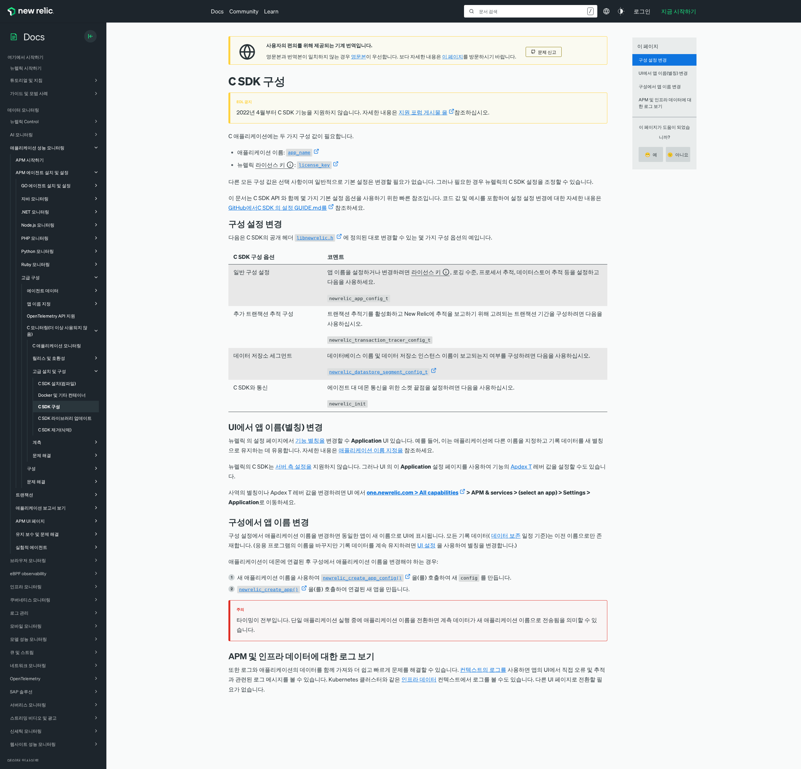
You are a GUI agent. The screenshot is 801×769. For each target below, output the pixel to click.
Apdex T (521, 466)
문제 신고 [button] (547, 52)
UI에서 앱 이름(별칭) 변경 (663, 73)
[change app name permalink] (314, 522)
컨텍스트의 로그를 (483, 669)
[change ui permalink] (327, 427)
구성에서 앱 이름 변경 (660, 86)
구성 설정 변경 (653, 60)
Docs (217, 11)
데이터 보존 (506, 535)
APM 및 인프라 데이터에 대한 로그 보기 (665, 103)
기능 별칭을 (310, 440)
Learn (271, 11)
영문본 (358, 56)
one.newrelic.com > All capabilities (412, 492)
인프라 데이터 (418, 679)
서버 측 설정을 (293, 466)
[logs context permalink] (379, 656)
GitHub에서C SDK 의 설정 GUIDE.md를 (277, 207)
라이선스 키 (270, 164)
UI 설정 (426, 545)
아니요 (677, 154)
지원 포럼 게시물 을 (423, 112)
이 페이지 (452, 56)
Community (243, 11)
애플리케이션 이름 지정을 (371, 450)
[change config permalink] (287, 224)
